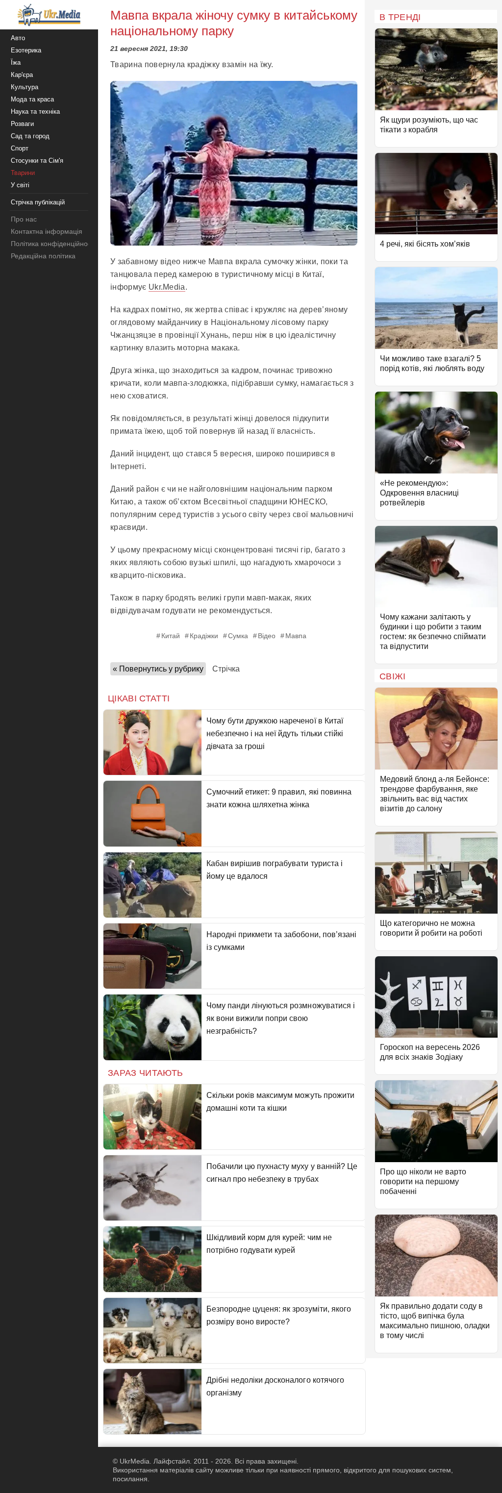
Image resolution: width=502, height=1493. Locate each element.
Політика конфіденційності (53, 244)
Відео (267, 636)
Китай (170, 636)
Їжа (16, 62)
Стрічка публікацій (38, 202)
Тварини (23, 172)
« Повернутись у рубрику (158, 669)
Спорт (19, 148)
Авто (18, 38)
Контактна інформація (46, 231)
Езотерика (26, 50)
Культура (24, 87)
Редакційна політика (43, 256)
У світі (20, 185)
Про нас (24, 219)
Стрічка (226, 669)
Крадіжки (204, 636)
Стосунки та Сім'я (37, 160)
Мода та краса (32, 99)
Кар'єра (22, 74)
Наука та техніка (35, 111)
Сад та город (30, 136)
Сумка (238, 636)
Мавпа (295, 636)
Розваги (22, 123)
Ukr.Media (167, 287)
